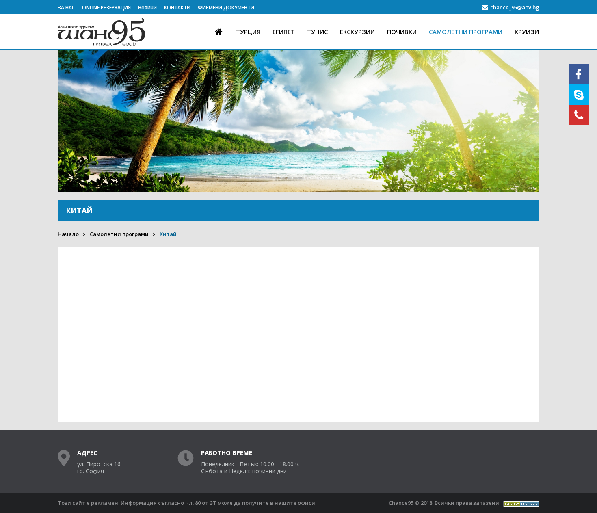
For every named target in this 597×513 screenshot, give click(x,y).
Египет (284, 32)
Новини (147, 7)
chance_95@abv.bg (514, 7)
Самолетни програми (465, 32)
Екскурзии (357, 32)
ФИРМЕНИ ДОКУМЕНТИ (226, 7)
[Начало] (219, 31)
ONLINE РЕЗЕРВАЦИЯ (106, 7)
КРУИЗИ (527, 32)
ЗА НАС (66, 7)
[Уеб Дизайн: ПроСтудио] (521, 503)
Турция (248, 32)
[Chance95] (102, 47)
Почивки (402, 32)
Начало (68, 234)
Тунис (317, 32)
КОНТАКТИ (177, 7)
